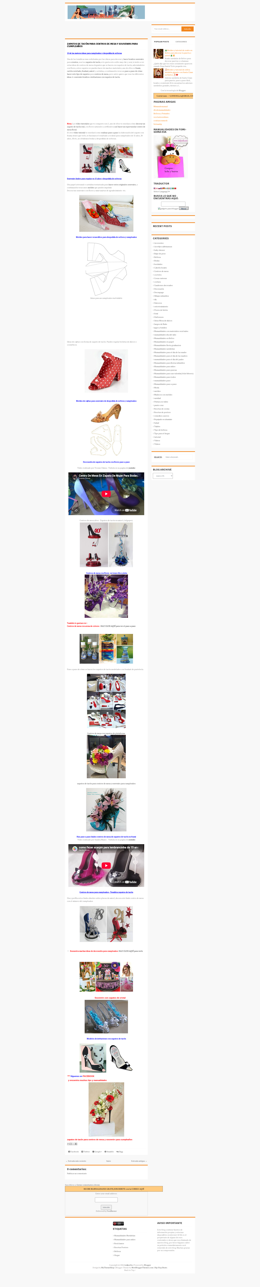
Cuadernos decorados (163, 285)
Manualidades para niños (164, 366)
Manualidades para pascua (165, 370)
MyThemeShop (107, 1267)
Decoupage (159, 292)
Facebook (74, 1151)
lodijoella (128, 1265)
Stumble (110, 1151)
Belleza (157, 257)
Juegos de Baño (160, 324)
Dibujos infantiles (161, 296)
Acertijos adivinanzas (163, 246)
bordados (158, 264)
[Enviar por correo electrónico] (68, 1144)
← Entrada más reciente (76, 1161)
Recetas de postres (162, 412)
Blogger (182, 90)
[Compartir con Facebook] (76, 1144)
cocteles (158, 274)
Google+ (98, 1151)
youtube (131, 468)
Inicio (108, 1161)
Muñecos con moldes (163, 394)
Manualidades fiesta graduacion (167, 345)
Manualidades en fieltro (164, 338)
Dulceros (158, 303)
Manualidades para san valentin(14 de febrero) (174, 373)
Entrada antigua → (139, 1161)
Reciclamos (119, 1243)
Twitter (86, 1151)
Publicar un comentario (77, 1173)
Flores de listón (161, 310)
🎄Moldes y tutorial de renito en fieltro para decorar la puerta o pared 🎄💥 (178, 53)
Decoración (159, 289)
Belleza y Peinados (162, 113)
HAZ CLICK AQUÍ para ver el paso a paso (118, 626)
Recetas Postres (121, 1247)
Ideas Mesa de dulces (163, 320)
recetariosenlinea (161, 117)
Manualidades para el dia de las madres (170, 356)
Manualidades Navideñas (124, 1235)
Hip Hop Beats (161, 1267)
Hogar (117, 1255)
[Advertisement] (86, 31)
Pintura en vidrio (161, 401)
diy (155, 299)
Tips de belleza (160, 430)
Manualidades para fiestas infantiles (169, 363)
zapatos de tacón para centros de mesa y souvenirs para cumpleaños (102, 45)
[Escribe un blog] (70, 1144)
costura (157, 281)
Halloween (158, 317)
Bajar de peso (160, 253)
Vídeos (157, 444)
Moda (156, 387)
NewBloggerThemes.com (142, 1267)
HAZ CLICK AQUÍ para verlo (131, 951)
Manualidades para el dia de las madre (170, 352)
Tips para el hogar (162, 433)
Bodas (157, 260)
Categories (181, 42)
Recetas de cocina (161, 408)
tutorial (157, 437)
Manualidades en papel (164, 341)
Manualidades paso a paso (165, 384)
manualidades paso (162, 380)
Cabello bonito (160, 267)
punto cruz (159, 405)
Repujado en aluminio (163, 419)
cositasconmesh (160, 120)
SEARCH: (158, 457)
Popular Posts (161, 42)
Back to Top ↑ (130, 1270)
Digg (121, 1151)
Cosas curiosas (160, 278)
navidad (157, 398)
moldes (157, 391)
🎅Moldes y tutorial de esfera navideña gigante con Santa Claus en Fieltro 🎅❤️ (179, 72)
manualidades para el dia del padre (169, 359)
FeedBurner (112, 1211)
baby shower (159, 250)
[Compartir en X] (73, 1144)
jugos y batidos (160, 327)
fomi (156, 313)
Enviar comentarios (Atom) (88, 1185)
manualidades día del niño (165, 334)
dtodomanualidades (162, 110)
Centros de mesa (161, 271)
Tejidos (157, 426)
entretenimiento (161, 306)
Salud (156, 423)
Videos (157, 440)
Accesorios (159, 243)
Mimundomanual (161, 106)
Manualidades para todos (165, 377)
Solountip (158, 124)
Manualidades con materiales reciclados (171, 331)
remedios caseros (161, 415)
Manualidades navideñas (164, 348)
